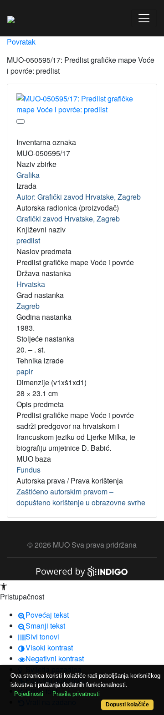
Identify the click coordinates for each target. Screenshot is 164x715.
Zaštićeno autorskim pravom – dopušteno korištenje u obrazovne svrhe (80, 497)
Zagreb (28, 306)
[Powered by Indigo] (82, 570)
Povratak (21, 41)
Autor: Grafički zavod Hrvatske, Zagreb (78, 196)
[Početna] (11, 18)
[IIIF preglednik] (20, 121)
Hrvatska (30, 284)
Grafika (28, 175)
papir (24, 371)
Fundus (28, 469)
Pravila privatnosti (76, 693)
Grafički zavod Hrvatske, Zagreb (68, 218)
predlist (28, 240)
